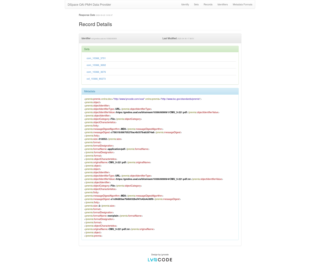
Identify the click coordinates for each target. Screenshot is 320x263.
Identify (185, 4)
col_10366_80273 (96, 78)
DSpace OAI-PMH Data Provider (89, 4)
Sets (196, 4)
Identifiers (223, 4)
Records (208, 4)
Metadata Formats (242, 4)
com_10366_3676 (96, 71)
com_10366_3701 (96, 58)
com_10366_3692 (96, 65)
